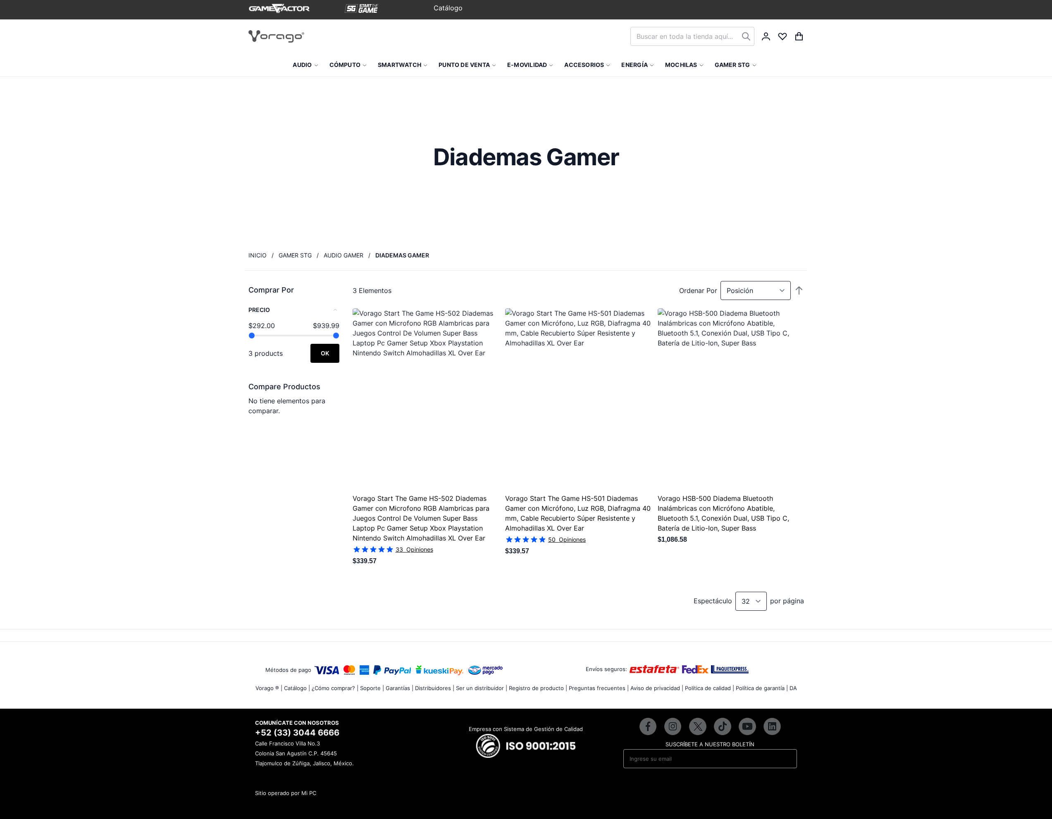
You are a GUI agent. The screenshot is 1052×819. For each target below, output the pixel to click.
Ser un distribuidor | (481, 688)
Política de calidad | (709, 688)
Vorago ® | (268, 688)
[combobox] (692, 36)
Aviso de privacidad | (656, 688)
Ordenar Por (698, 290)
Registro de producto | (538, 688)
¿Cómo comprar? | (335, 688)
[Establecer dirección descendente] (799, 290)
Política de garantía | (762, 688)
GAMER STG (295, 255)
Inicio (257, 255)
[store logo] (276, 36)
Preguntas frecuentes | (599, 688)
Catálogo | (297, 688)
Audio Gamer (343, 255)
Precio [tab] (259, 309)
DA (793, 688)
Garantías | (399, 688)
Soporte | (372, 688)
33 (414, 549)
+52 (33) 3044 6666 (297, 733)
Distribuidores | (434, 688)
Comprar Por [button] (271, 290)
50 (567, 539)
